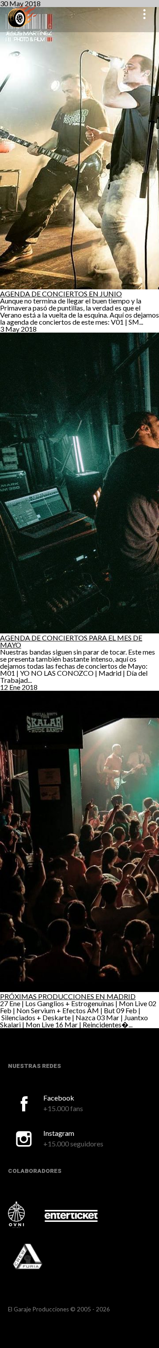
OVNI (25, 1215)
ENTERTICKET (71, 1215)
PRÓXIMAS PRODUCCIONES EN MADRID (68, 996)
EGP (22, 16)
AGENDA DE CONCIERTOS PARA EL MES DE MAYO (71, 641)
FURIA (40, 1257)
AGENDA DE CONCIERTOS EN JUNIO (61, 293)
